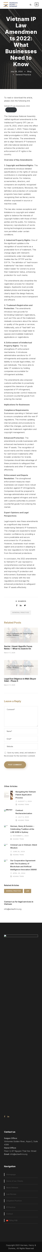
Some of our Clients (14, 1181)
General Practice (23, 75)
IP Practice (10, 1207)
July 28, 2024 (17, 71)
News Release (12, 1187)
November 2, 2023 (21, 836)
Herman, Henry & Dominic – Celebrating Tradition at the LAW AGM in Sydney (22, 829)
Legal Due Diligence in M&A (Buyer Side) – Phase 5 (20, 680)
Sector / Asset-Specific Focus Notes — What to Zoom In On (18, 647)
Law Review (11, 1194)
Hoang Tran (23, 804)
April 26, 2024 (19, 873)
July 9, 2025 (23, 817)
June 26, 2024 (19, 851)
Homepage (11, 1174)
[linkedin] (8, 1116)
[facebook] (4, 1116)
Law (27, 891)
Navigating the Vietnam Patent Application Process (26, 795)
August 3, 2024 (25, 801)
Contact (9, 1214)
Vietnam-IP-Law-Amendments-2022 (17, 106)
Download (11, 110)
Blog (29, 71)
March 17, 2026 (9, 653)
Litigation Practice (14, 1201)
